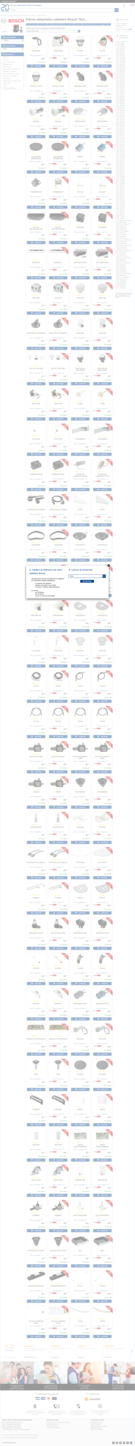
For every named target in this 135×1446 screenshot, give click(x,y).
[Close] (108, 565)
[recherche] (104, 576)
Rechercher (87, 581)
